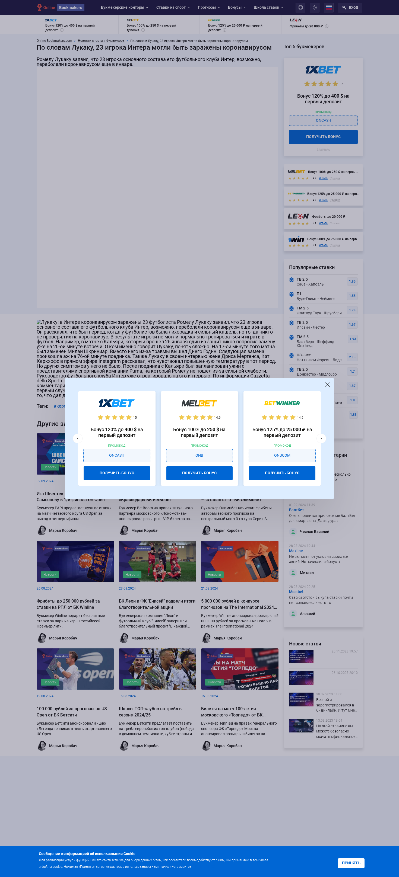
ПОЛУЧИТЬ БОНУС (117, 473)
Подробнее (204, 866)
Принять (351, 863)
